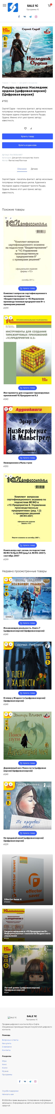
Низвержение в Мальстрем (18, 463)
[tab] (22, 169)
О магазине (7, 1047)
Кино (4, 1064)
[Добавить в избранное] (25, 128)
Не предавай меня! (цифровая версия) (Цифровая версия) (24, 839)
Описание (22, 169)
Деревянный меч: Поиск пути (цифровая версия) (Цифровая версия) (25, 769)
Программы (7, 1075)
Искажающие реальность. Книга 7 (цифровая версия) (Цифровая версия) (24, 629)
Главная (5, 83)
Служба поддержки (10, 1091)
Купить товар (27, 136)
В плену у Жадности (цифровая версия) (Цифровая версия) (24, 699)
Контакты (6, 1050)
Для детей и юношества (28, 83)
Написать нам (8, 1094)
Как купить (6, 1043)
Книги (14, 83)
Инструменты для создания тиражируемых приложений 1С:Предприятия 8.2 (26, 394)
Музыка (5, 1071)
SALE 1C (32, 5)
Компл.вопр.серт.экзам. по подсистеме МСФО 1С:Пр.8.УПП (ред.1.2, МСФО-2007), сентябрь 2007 (25, 553)
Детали (34, 169)
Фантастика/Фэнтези (17, 160)
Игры (4, 1061)
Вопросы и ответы (10, 1040)
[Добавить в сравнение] (31, 128)
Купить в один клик (28, 145)
